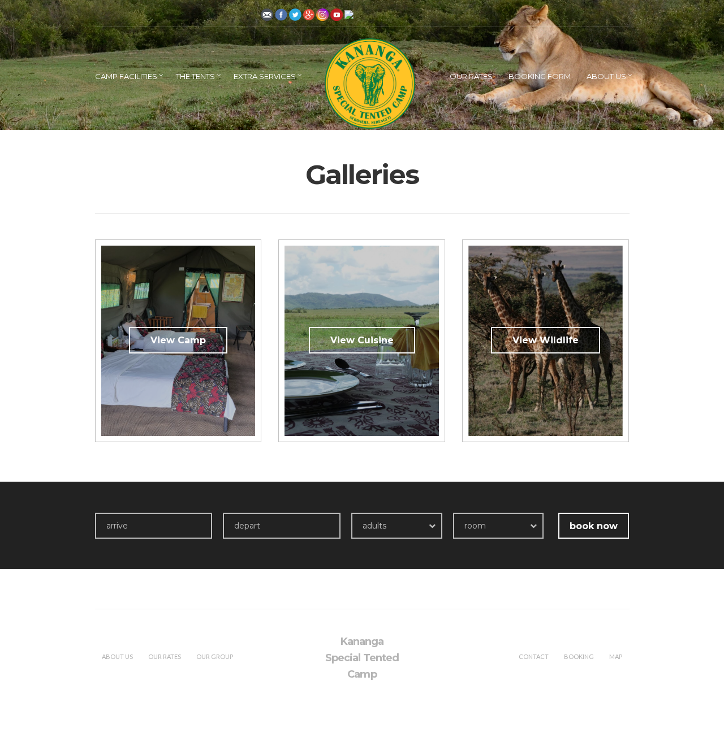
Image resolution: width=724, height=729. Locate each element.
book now (594, 526)
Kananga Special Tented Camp (362, 657)
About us (606, 76)
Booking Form (539, 76)
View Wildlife (545, 340)
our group (214, 656)
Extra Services (265, 76)
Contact (534, 656)
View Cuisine (362, 340)
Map (615, 656)
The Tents (195, 76)
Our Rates (471, 76)
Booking (579, 656)
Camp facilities (126, 76)
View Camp (178, 340)
